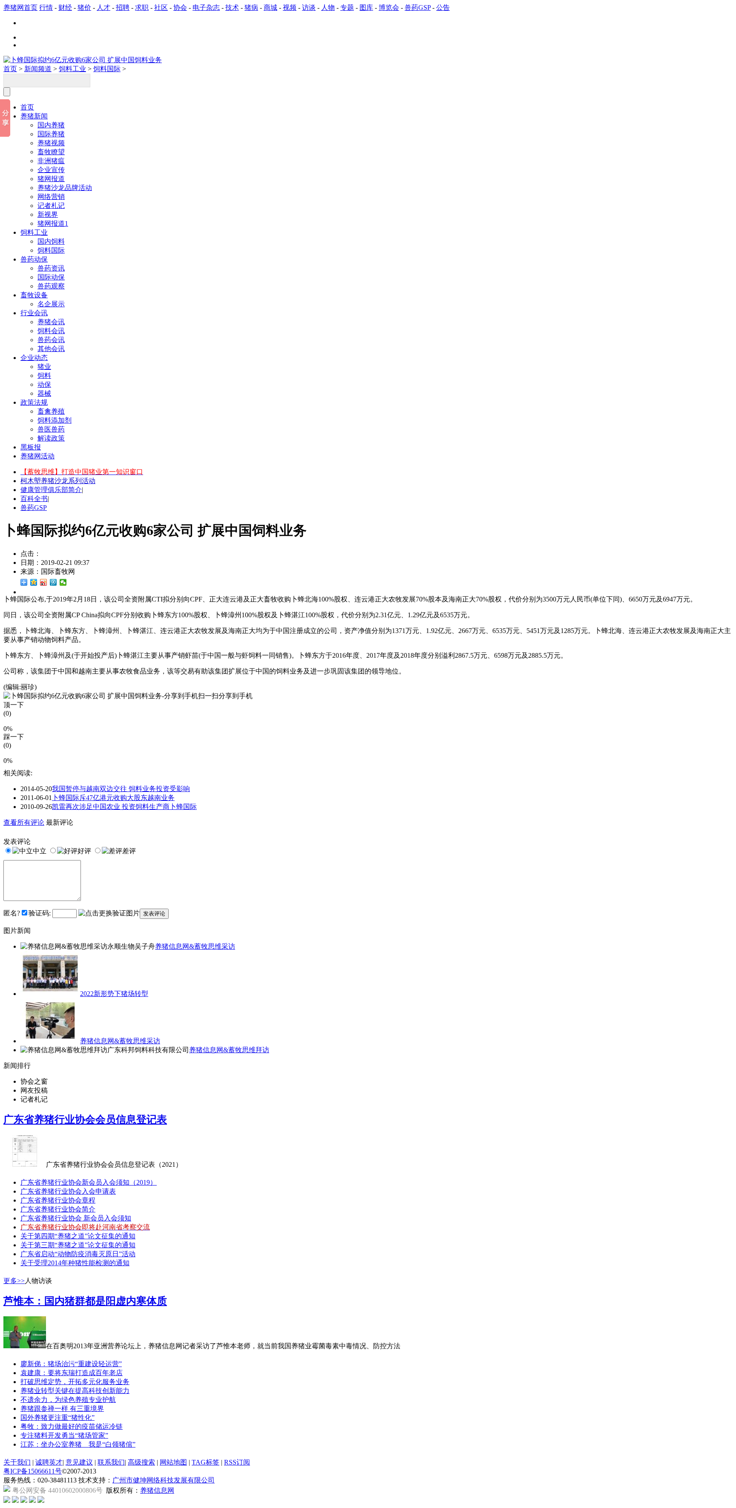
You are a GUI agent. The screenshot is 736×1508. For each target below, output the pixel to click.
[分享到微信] (63, 582)
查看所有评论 (23, 822)
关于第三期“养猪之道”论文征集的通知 (77, 1245)
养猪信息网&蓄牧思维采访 (195, 946)
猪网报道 (51, 178)
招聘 (122, 7)
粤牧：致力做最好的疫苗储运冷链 (71, 1426)
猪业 (44, 366)
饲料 (44, 375)
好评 (84, 851)
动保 (44, 384)
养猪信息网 (157, 1490)
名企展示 (51, 304)
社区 (161, 7)
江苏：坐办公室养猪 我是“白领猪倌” (77, 1444)
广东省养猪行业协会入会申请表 (68, 1191)
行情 (46, 7)
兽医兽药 (51, 429)
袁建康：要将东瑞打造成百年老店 (71, 1372)
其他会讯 (51, 348)
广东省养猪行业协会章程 (57, 1200)
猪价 (84, 7)
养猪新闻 (34, 116)
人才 (103, 7)
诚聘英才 (49, 1462)
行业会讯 (34, 313)
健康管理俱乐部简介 (51, 489)
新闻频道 (38, 68)
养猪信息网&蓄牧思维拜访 (229, 1049)
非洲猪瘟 (51, 160)
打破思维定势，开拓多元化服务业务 (74, 1381)
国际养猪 (51, 134)
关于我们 (17, 1462)
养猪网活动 (37, 456)
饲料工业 (72, 68)
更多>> (14, 1280)
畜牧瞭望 (51, 151)
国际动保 (51, 277)
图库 (366, 7)
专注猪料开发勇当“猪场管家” (64, 1435)
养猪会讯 (51, 321)
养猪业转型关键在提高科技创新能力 (74, 1390)
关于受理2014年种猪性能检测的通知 (74, 1262)
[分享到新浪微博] (43, 582)
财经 (65, 7)
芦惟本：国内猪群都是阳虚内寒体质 (85, 1301)
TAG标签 (205, 1462)
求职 (142, 7)
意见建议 (79, 1462)
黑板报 (30, 447)
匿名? (11, 913)
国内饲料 (51, 241)
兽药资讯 (51, 268)
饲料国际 (107, 68)
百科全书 (34, 498)
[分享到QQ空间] (33, 582)
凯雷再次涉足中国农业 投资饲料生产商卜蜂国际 (124, 806)
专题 (347, 7)
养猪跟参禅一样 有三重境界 (62, 1408)
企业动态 (34, 357)
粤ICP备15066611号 (32, 1471)
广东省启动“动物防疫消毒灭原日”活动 (77, 1254)
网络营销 (51, 196)
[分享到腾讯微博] (53, 582)
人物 (328, 7)
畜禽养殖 (51, 411)
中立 (39, 851)
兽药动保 (34, 259)
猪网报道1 (52, 223)
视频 (289, 7)
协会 (180, 7)
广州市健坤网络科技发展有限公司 (163, 1480)
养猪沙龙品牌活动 (64, 187)
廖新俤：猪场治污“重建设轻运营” (71, 1363)
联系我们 (111, 1462)
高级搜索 (141, 1462)
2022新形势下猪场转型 (114, 993)
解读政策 (51, 438)
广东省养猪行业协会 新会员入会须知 (75, 1218)
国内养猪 (51, 125)
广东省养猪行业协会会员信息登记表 (85, 1119)
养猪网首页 (20, 7)
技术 (232, 7)
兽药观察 (51, 286)
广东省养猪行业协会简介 (57, 1209)
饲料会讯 (51, 330)
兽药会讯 (51, 339)
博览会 (389, 7)
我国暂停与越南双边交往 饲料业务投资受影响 (121, 788)
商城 (270, 7)
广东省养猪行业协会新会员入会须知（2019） (88, 1182)
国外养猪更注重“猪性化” (57, 1417)
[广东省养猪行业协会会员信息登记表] (24, 1164)
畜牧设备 (34, 295)
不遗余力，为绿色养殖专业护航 (68, 1399)
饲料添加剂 (54, 420)
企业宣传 (51, 169)
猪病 (251, 7)
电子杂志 (206, 7)
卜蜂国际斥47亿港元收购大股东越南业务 (113, 797)
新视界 (47, 214)
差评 (129, 851)
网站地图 (173, 1462)
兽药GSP (418, 7)
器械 (44, 393)
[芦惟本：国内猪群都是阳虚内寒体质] (24, 1346)
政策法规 (34, 402)
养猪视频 (51, 143)
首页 (10, 68)
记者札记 (51, 205)
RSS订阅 (237, 1462)
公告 (443, 7)
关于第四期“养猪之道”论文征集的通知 (77, 1236)
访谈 (309, 7)
